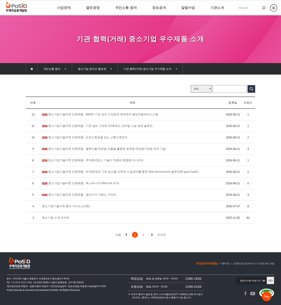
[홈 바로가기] (16, 7)
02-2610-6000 (18, 282)
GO (270, 280)
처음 (118, 234)
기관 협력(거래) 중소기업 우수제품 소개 (147, 68)
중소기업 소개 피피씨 (55, 217)
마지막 (161, 234)
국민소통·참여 (126, 8)
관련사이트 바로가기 (251, 282)
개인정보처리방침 (206, 263)
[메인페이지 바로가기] (32, 69)
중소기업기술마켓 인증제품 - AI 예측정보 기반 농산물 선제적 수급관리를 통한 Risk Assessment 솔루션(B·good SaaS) (122, 171)
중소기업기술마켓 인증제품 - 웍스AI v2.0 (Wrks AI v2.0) (83, 183)
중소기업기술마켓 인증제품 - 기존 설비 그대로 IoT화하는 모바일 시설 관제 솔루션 (100, 125)
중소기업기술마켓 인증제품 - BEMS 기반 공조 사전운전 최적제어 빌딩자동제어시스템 (102, 114)
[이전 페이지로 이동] (126, 235)
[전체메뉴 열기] (273, 7)
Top (266, 296)
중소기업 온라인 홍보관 (92, 68)
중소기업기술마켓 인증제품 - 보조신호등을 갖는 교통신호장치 (87, 137)
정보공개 (159, 8)
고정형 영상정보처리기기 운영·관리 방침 (253, 263)
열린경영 (93, 8)
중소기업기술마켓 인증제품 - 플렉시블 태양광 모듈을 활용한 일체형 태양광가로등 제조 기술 (106, 148)
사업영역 (64, 8)
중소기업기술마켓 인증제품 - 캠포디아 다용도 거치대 (81, 194)
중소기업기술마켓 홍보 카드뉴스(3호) (66, 206)
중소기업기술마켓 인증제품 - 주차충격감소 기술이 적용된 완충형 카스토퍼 (95, 160)
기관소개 (217, 8)
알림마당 (188, 8)
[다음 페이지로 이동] (152, 235)
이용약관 (224, 263)
